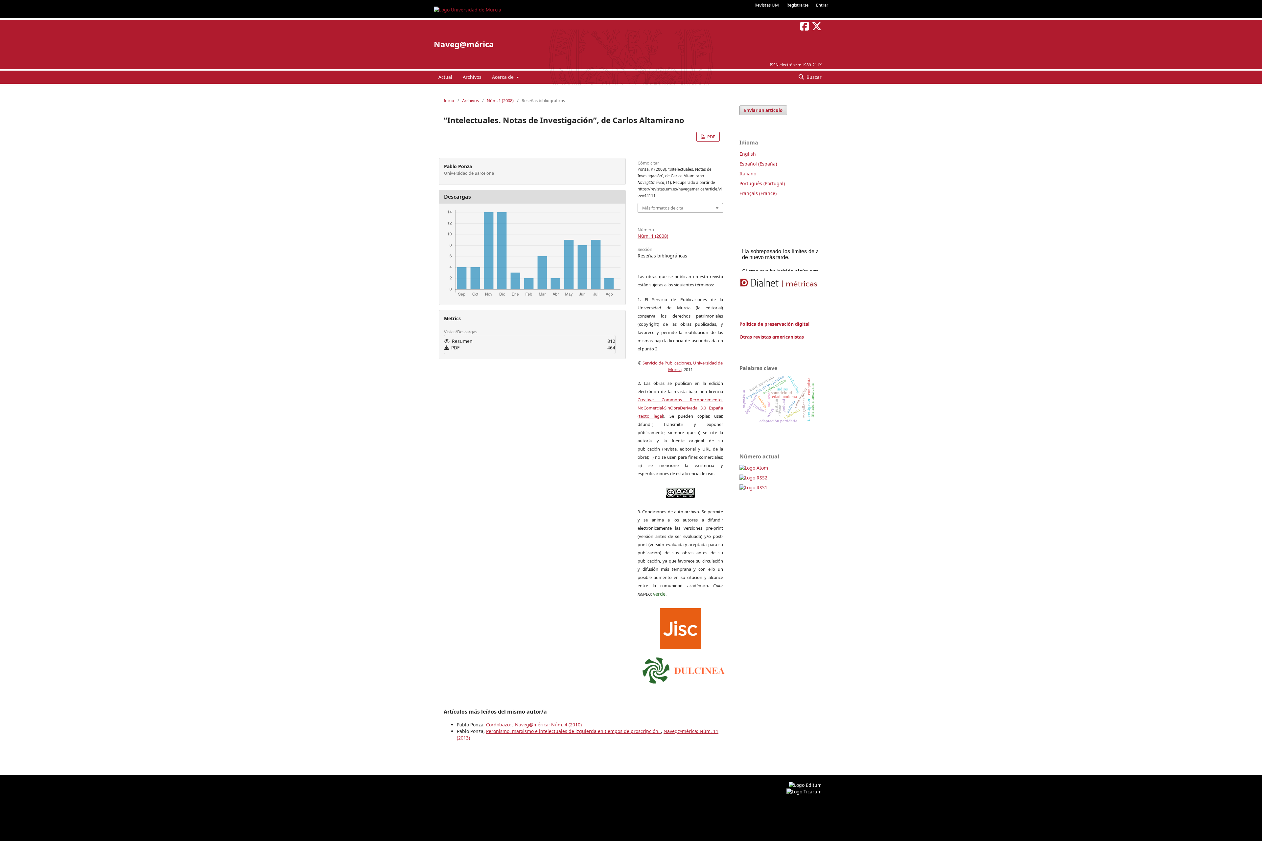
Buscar (813, 77)
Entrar (822, 5)
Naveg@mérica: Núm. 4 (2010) (548, 724)
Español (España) (758, 164)
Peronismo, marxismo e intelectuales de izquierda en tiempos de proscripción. (573, 731)
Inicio (449, 100)
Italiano (747, 173)
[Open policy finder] (680, 627)
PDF (710, 137)
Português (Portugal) (762, 183)
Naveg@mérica (464, 44)
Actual (445, 77)
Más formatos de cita (662, 208)
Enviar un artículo (763, 110)
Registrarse (797, 5)
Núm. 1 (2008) (500, 100)
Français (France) (758, 193)
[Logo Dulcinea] (684, 669)
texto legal (651, 416)
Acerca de (503, 77)
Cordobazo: (499, 724)
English (747, 154)
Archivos (472, 77)
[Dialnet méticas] (778, 283)
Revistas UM (767, 5)
